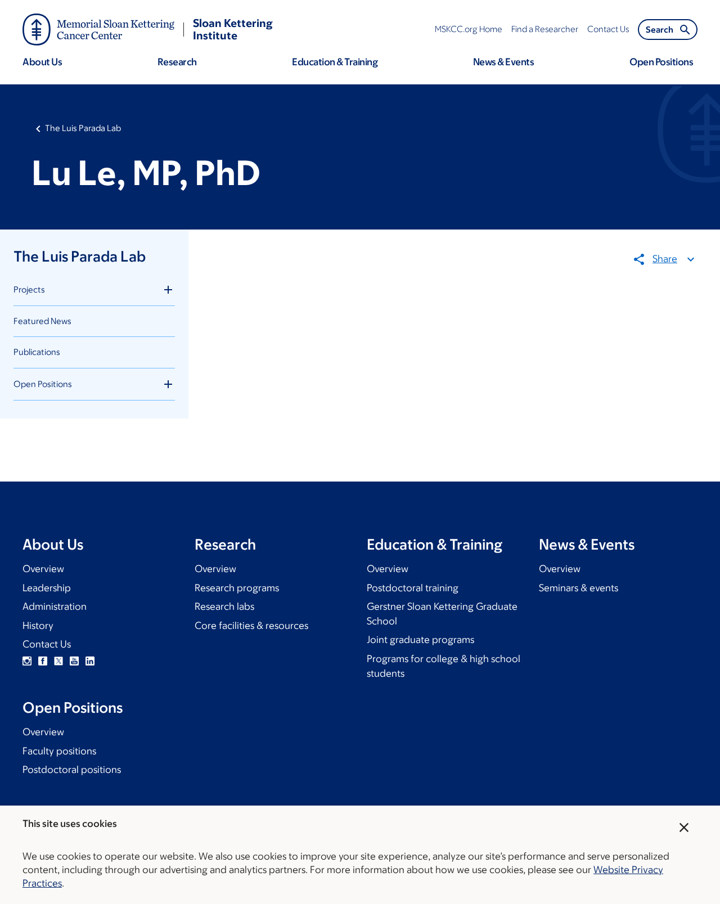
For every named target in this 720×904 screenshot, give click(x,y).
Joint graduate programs (420, 639)
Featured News (42, 321)
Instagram (27, 660)
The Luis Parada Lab (83, 128)
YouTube (74, 660)
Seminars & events (578, 587)
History (37, 625)
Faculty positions (59, 751)
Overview (43, 568)
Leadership (46, 587)
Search (659, 29)
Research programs (237, 587)
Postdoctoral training (412, 587)
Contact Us (46, 644)
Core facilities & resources (251, 625)
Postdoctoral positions (71, 769)
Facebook (42, 660)
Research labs (224, 606)
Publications (37, 352)
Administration (54, 606)
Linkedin (90, 660)
